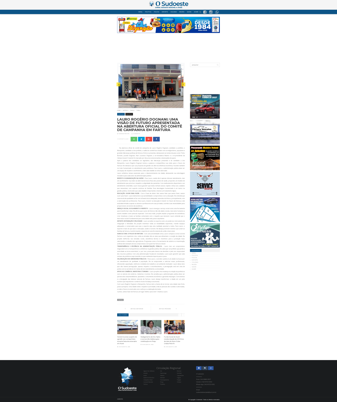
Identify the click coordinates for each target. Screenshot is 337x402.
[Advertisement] (168, 48)
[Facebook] (156, 139)
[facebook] (204, 12)
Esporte (165, 12)
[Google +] (149, 139)
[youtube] (210, 12)
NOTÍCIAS (125, 110)
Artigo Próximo (167, 309)
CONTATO (120, 399)
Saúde (189, 12)
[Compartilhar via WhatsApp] (216, 12)
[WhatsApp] (134, 139)
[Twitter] (141, 139)
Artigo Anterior (134, 309)
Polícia (156, 12)
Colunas (174, 12)
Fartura (132, 110)
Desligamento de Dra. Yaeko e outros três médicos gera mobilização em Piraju (150, 339)
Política (148, 12)
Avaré (196, 12)
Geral (140, 12)
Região (181, 12)
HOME (118, 110)
